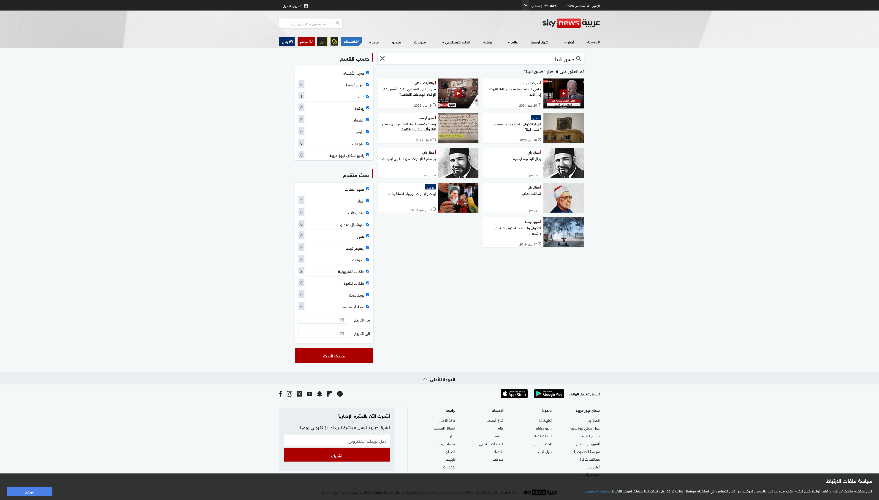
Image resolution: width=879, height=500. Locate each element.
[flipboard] (329, 393)
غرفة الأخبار (447, 420)
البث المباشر (543, 443)
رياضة (487, 42)
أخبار (571, 42)
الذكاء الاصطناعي (457, 42)
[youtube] (309, 393)
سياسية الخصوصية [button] (596, 490)
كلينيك (451, 459)
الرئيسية (593, 41)
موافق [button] (29, 492)
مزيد (375, 42)
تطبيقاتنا (545, 420)
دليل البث (545, 451)
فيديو (396, 42)
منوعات (420, 42)
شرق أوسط (539, 42)
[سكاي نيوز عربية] (571, 23)
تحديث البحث (334, 355)
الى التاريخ (362, 333)
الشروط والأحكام (588, 443)
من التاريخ (362, 319)
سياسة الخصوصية (586, 451)
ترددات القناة (543, 435)
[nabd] (340, 393)
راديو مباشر (544, 427)
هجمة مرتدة (447, 443)
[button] (306, 41)
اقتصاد (499, 451)
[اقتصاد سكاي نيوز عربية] (351, 41)
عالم (514, 42)
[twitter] (299, 393)
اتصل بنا (594, 420)
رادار (453, 435)
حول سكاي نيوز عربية (585, 427)
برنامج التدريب (590, 435)
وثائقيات (449, 466)
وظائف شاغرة (590, 459)
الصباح (451, 451)
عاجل (323, 41)
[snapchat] (319, 393)
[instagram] (289, 393)
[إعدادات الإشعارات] (334, 41)
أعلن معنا (593, 466)
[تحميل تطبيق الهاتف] (531, 393)
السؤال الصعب (445, 427)
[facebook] (280, 393)
